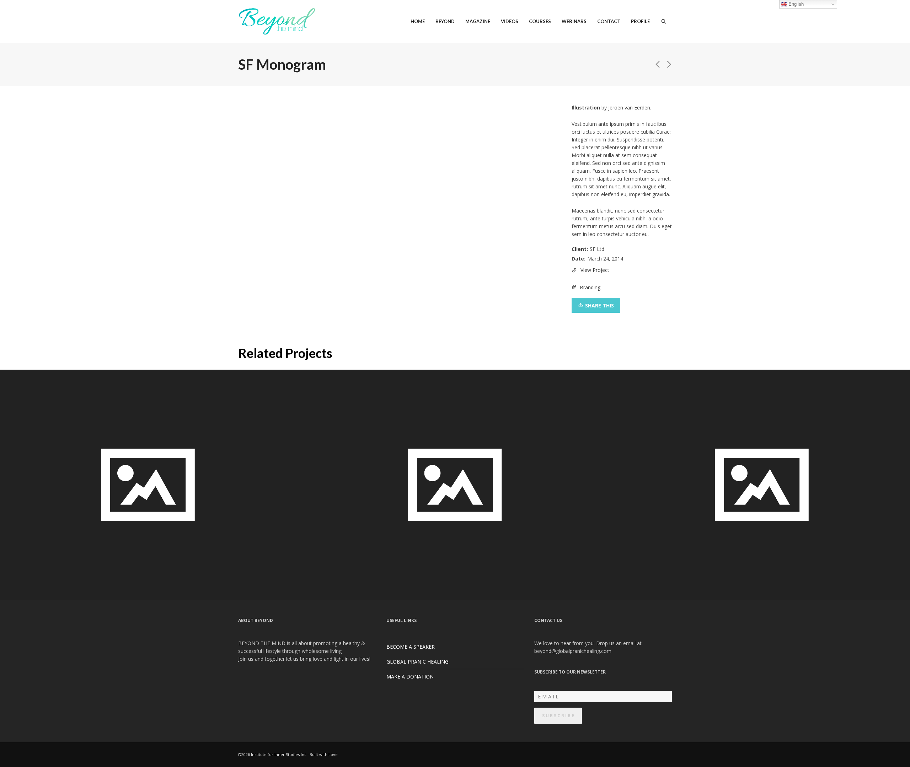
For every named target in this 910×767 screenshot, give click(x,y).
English (795, 4)
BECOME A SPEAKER (410, 646)
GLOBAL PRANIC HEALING (417, 661)
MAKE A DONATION (410, 676)
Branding (590, 287)
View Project (594, 270)
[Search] (663, 21)
